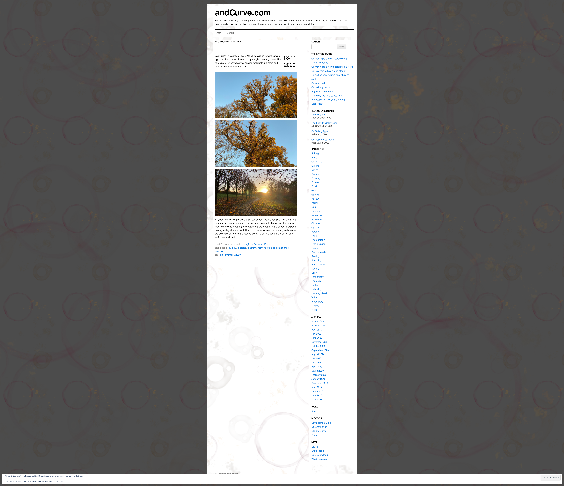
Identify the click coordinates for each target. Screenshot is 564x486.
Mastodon (316, 215)
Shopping (316, 260)
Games (315, 194)
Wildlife (315, 305)
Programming (318, 243)
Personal (258, 244)
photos (276, 247)
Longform (248, 244)
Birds (314, 157)
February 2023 (319, 325)
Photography (318, 239)
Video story (317, 301)
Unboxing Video (319, 114)
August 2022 (318, 329)
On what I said (318, 83)
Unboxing (316, 289)
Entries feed (317, 450)
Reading (315, 248)
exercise (241, 247)
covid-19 (231, 247)
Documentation (319, 426)
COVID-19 (316, 161)
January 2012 (318, 391)
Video (314, 297)
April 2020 (316, 366)
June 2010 (316, 395)
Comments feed (319, 454)
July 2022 (316, 333)
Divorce (315, 174)
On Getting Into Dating (322, 139)
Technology (317, 276)
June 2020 (316, 362)
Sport (314, 272)
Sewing (315, 256)
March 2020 (317, 370)
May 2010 (316, 399)
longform (252, 247)
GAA (313, 190)
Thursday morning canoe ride (326, 95)
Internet (315, 202)
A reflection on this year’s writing (328, 99)
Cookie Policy (58, 481)
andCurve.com (243, 12)
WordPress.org (319, 459)
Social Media (318, 264)
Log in (314, 446)
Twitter (314, 285)
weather (219, 251)
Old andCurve (318, 431)
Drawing (315, 178)
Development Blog (321, 422)
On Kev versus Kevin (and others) (328, 70)
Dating (314, 169)
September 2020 (320, 350)
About (230, 33)
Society (315, 268)
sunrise (285, 247)
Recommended (319, 252)
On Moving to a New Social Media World (332, 66)
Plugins (315, 435)
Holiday (315, 198)
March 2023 (317, 321)
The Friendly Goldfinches (324, 122)
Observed (316, 223)
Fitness (315, 182)
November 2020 (319, 341)
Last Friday (317, 103)
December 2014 (319, 383)
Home (218, 33)
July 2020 (316, 358)
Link (313, 206)
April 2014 (316, 387)
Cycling (315, 165)
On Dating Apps (319, 131)
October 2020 (318, 346)
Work (314, 309)
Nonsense (316, 219)
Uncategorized (319, 293)
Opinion (315, 227)
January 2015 (318, 379)
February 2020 (319, 374)
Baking (315, 153)
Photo (267, 244)
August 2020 (318, 354)
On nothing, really (320, 87)
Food (314, 186)
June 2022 (316, 337)
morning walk (265, 247)
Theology (316, 281)
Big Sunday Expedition (323, 91)
